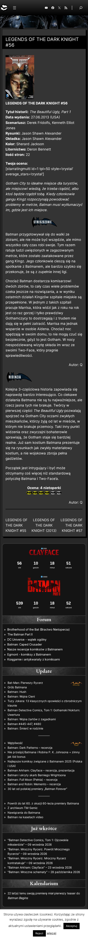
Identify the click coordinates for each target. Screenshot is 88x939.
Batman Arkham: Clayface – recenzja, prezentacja (41, 770)
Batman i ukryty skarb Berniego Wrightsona (37, 775)
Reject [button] (39, 933)
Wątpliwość (15, 743)
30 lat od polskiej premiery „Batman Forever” (37, 789)
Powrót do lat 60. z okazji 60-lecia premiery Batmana (43, 803)
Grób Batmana (17, 687)
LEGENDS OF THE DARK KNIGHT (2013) (44, 525)
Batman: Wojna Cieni (21, 696)
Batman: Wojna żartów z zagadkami (32, 719)
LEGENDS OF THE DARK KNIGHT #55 (16, 525)
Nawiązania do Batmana (24, 812)
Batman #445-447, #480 (24, 724)
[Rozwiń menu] (14, 7)
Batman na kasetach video (25, 817)
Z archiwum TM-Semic (23, 808)
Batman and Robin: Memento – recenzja (34, 784)
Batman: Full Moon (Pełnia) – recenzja (33, 779)
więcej (51, 933)
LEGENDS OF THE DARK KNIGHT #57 (71, 525)
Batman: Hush (17, 691)
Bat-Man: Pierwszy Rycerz (25, 682)
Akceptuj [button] (71, 926)
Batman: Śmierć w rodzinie (25, 728)
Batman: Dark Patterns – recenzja (30, 747)
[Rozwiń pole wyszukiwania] (81, 7)
